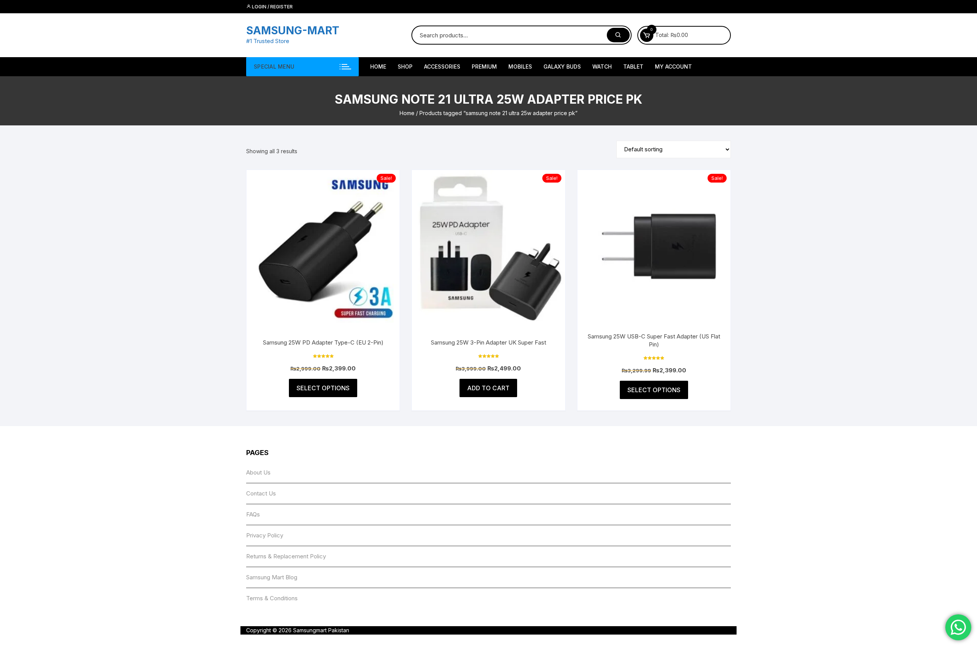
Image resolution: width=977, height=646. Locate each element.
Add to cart (488, 388)
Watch (602, 66)
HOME (378, 66)
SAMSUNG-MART (292, 30)
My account (673, 66)
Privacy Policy (264, 535)
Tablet (633, 66)
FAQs (253, 514)
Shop (405, 66)
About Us (258, 472)
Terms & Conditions (272, 598)
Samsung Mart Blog (271, 577)
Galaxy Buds (562, 66)
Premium (484, 66)
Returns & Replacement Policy (286, 556)
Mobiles (520, 66)
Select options (323, 388)
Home (407, 113)
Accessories (442, 66)
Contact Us (261, 493)
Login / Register (272, 7)
